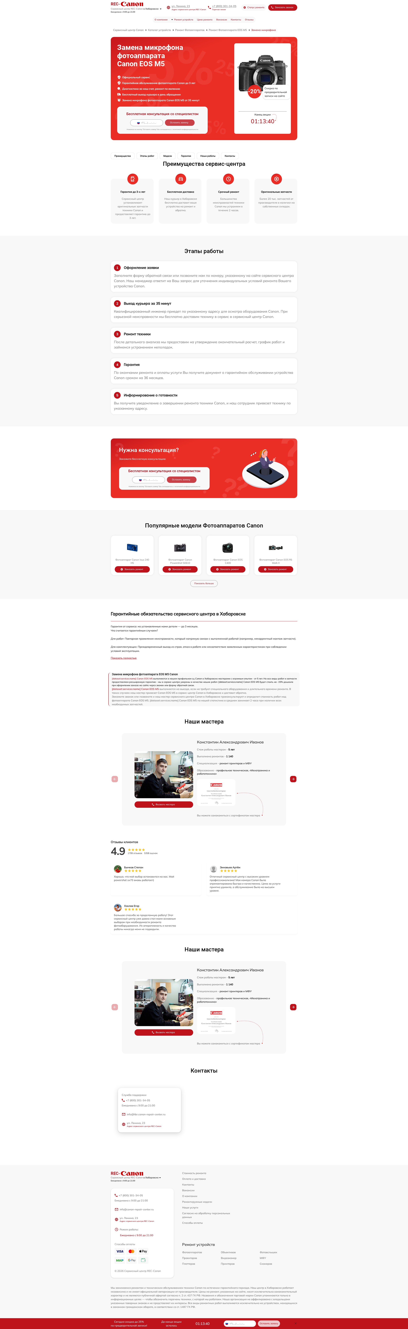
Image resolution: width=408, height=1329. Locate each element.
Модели (167, 155)
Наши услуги (190, 1207)
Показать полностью (124, 657)
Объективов (228, 1252)
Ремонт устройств (183, 19)
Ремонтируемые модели (197, 1201)
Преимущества (122, 155)
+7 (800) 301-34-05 (224, 6)
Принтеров (228, 1263)
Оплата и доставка (194, 1178)
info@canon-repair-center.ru (137, 1209)
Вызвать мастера (165, 804)
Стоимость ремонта (194, 1173)
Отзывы (249, 19)
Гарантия (186, 155)
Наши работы (207, 155)
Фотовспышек (268, 1252)
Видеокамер (229, 1258)
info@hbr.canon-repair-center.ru (146, 1114)
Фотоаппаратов (192, 1252)
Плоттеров (188, 1263)
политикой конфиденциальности (185, 129)
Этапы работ (147, 155)
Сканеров (266, 1263)
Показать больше (204, 583)
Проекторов (189, 1258)
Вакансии (221, 19)
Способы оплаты (192, 1222)
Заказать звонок (284, 7)
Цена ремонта (204, 19)
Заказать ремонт (133, 569)
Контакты (236, 19)
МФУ (263, 1258)
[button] (293, 779)
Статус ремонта (255, 7)
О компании (161, 19)
